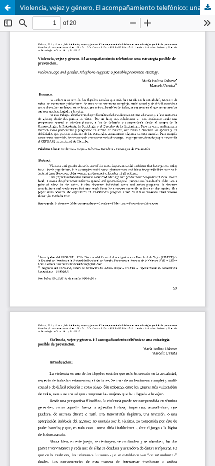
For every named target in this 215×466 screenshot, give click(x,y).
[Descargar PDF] (207, 7)
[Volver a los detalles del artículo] (7, 7)
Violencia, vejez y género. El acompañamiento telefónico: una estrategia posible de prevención (117, 7)
